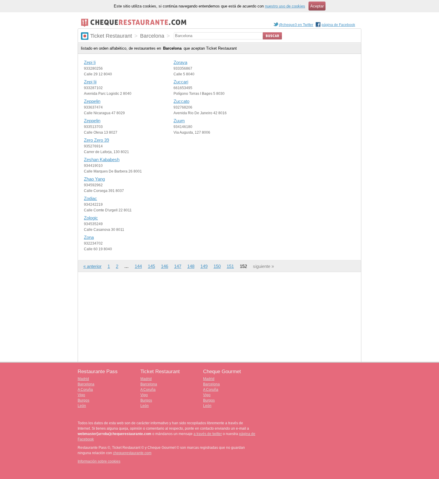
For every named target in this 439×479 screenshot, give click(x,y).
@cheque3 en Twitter (296, 25)
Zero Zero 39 (96, 140)
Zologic (91, 217)
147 (177, 266)
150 (217, 266)
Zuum (179, 120)
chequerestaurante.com (132, 453)
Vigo (81, 395)
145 (151, 266)
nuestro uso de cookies (285, 6)
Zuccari (181, 81)
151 (230, 266)
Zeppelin (92, 101)
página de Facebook (338, 25)
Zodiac (90, 198)
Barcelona (86, 384)
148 (190, 266)
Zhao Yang (94, 178)
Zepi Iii (90, 81)
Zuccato (181, 101)
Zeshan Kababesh (101, 159)
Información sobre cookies (99, 461)
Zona (89, 237)
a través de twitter (208, 434)
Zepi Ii (90, 62)
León (82, 406)
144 (138, 266)
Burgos (83, 400)
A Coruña (85, 390)
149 (204, 266)
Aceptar (317, 6)
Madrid (83, 379)
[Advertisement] (219, 317)
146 (164, 266)
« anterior (92, 266)
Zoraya (180, 62)
